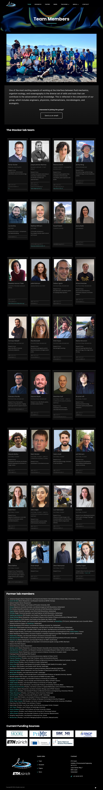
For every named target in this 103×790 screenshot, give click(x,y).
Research (38, 4)
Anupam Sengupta (15, 678)
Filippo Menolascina (15, 693)
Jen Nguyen (13, 666)
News (55, 4)
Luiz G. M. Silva (14, 601)
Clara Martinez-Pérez (16, 650)
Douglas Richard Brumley (17, 687)
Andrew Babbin (14, 695)
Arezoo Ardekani (14, 709)
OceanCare (30, 623)
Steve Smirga (13, 689)
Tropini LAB (87, 573)
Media (75, 4)
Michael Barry (13, 717)
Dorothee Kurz (14, 656)
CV (8, 188)
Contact (85, 4)
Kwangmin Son (14, 680)
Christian (12, 613)
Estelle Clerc (13, 627)
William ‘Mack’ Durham (16, 701)
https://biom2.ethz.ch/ (58, 188)
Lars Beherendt (14, 674)
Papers (47, 4)
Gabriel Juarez (14, 691)
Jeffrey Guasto (14, 713)
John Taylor (13, 707)
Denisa (12, 607)
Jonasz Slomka (14, 617)
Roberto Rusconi (14, 684)
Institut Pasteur (74, 631)
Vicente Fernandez (15, 670)
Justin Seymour (14, 711)
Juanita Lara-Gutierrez (16, 615)
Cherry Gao (13, 664)
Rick (11, 609)
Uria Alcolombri (14, 652)
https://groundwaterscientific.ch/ (38, 246)
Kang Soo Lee (14, 640)
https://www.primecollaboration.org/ (16, 303)
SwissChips (58, 621)
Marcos (12, 699)
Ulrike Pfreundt (14, 662)
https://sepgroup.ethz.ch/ (36, 188)
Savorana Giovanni (15, 637)
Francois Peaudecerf (16, 658)
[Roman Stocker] (17, 151)
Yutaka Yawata (14, 682)
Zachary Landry (14, 648)
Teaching (64, 4)
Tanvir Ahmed (14, 697)
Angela (12, 611)
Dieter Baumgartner (15, 619)
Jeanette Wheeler (15, 660)
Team (29, 4)
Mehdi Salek (13, 672)
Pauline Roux (13, 635)
